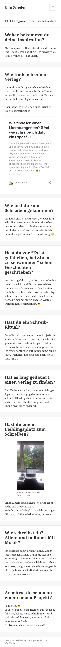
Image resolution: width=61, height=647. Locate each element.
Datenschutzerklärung (15, 640)
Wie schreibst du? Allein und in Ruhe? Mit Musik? (30, 537)
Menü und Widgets (53, 10)
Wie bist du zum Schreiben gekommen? (29, 208)
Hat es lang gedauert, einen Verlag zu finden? (30, 379)
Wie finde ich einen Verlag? (25, 76)
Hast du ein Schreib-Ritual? (26, 324)
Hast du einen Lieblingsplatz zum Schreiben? (25, 429)
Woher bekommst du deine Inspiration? (27, 37)
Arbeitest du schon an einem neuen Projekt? (28, 595)
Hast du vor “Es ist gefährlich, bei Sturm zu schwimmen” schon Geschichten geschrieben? (29, 262)
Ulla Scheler (15, 7)
